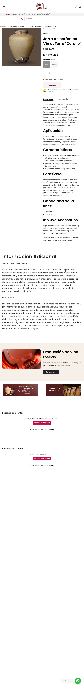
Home (8, 14)
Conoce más (51, 372)
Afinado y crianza (18, 26)
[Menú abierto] (4, 6)
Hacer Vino (47, 33)
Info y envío (63, 99)
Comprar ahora (72, 85)
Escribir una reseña (42, 423)
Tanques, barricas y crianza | (45, 26)
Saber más (51, 92)
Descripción (48, 99)
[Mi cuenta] (75, 6)
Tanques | (30, 26)
